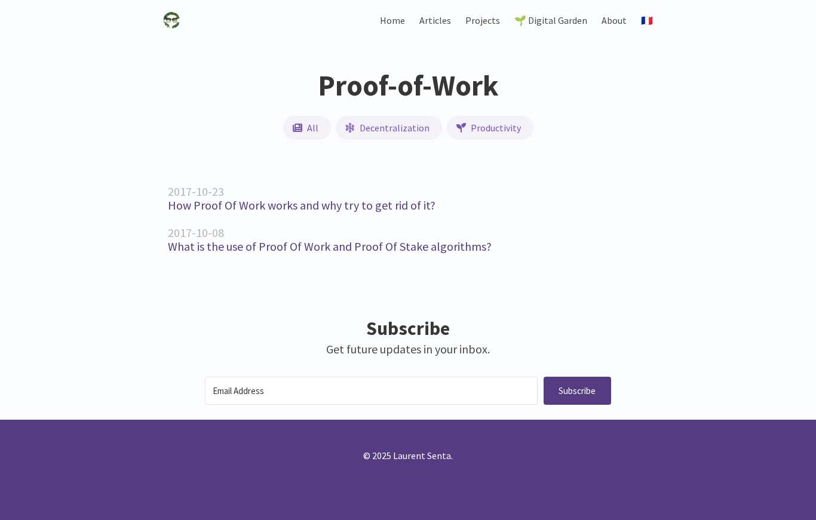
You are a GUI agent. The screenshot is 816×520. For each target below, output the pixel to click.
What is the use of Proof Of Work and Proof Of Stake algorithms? (330, 246)
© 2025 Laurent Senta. (408, 455)
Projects (482, 20)
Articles (435, 20)
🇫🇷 (647, 20)
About (614, 20)
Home (392, 20)
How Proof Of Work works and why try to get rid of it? (301, 205)
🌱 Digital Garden (550, 20)
